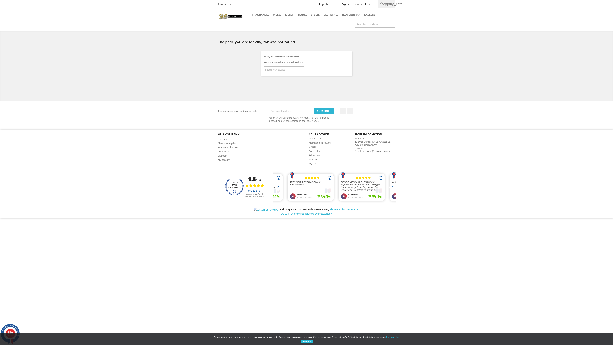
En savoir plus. (392, 337)
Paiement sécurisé (228, 147)
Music (277, 15)
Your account (319, 134)
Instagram (350, 111)
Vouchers (314, 159)
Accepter (307, 341)
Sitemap (222, 155)
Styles (315, 15)
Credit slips (315, 151)
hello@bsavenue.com (378, 151)
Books (302, 15)
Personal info (316, 138)
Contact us (224, 4)
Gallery (369, 15)
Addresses (314, 155)
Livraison (222, 139)
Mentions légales (227, 143)
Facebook (343, 111)
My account (224, 159)
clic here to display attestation (344, 209)
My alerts (314, 163)
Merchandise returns (320, 142)
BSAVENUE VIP (351, 15)
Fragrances (260, 15)
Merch (289, 15)
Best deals (331, 15)
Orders (312, 146)
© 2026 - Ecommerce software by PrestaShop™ (307, 213)
